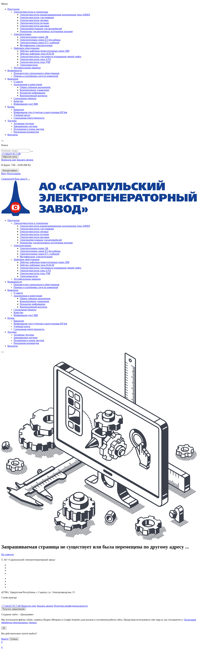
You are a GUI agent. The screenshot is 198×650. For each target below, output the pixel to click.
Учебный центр (22, 115)
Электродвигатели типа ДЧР (35, 62)
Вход (3, 173)
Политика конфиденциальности (71, 606)
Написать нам (8, 159)
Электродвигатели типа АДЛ (35, 59)
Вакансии (19, 109)
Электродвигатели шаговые (34, 25)
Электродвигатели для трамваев (37, 17)
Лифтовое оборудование (26, 48)
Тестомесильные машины (27, 67)
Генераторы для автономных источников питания (46, 31)
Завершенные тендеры (25, 126)
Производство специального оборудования (36, 73)
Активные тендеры (24, 123)
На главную (7, 554)
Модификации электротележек (36, 45)
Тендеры (12, 120)
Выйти (5, 639)
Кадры (10, 106)
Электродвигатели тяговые (34, 20)
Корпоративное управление (34, 90)
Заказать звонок (25, 159)
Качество (18, 101)
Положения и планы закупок (29, 129)
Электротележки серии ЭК (34, 37)
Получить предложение (13, 609)
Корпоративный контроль (33, 95)
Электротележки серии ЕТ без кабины (40, 39)
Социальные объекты (25, 98)
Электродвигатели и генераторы (31, 12)
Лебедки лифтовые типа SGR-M (37, 53)
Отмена (13, 639)
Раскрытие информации (32, 92)
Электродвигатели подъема (34, 23)
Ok (3, 628)
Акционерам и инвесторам (28, 84)
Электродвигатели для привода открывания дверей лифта (50, 56)
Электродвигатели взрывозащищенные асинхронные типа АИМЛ (55, 14)
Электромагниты (29, 65)
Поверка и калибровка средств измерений (36, 76)
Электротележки (22, 34)
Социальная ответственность (29, 118)
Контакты (12, 134)
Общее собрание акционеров (35, 87)
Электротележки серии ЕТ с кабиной (39, 42)
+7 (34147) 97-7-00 (11, 606)
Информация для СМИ (26, 104)
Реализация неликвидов (26, 132)
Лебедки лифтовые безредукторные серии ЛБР (44, 51)
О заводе (18, 81)
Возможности (14, 70)
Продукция (13, 9)
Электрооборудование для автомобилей (41, 28)
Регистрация (13, 173)
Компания (12, 79)
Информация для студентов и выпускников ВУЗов (40, 112)
